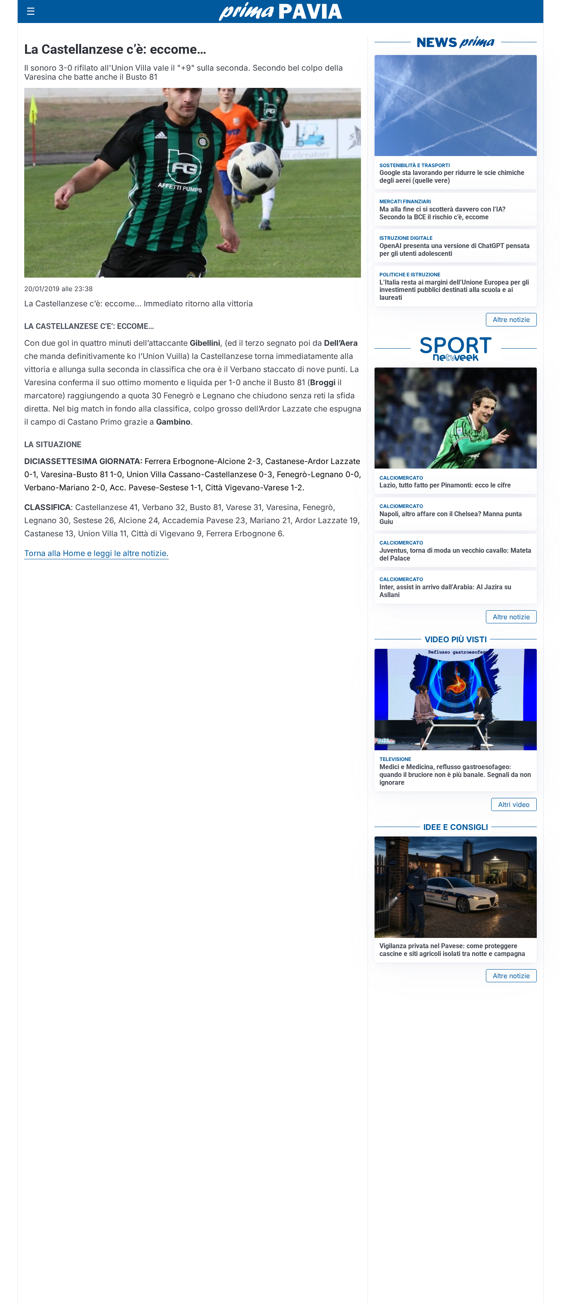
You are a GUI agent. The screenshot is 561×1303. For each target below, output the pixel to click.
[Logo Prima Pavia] (280, 11)
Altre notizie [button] (511, 319)
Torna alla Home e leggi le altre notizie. (96, 553)
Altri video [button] (514, 804)
